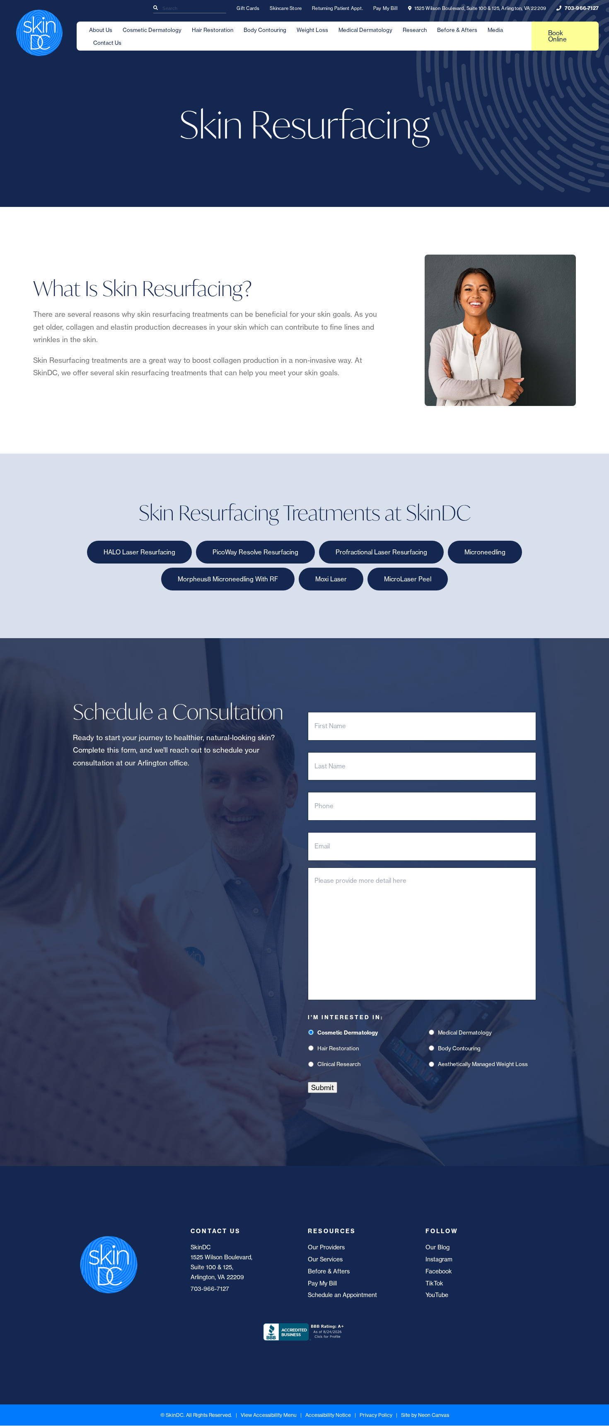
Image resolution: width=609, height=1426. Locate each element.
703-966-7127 (581, 8)
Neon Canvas (433, 1415)
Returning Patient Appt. (337, 8)
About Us (100, 30)
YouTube (436, 1295)
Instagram (438, 1259)
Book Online (557, 36)
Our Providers (326, 1247)
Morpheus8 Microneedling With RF (228, 579)
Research (415, 30)
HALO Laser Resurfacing (139, 552)
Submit (322, 1087)
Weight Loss (312, 30)
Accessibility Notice (328, 1415)
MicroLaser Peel (407, 579)
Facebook (438, 1271)
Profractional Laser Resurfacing (381, 552)
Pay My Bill (385, 8)
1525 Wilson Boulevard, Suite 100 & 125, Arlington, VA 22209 (479, 8)
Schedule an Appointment (342, 1295)
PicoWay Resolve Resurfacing (255, 552)
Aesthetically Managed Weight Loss (483, 1064)
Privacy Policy (376, 1415)
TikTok (434, 1283)
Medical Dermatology (365, 30)
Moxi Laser (331, 579)
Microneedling (484, 552)
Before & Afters (457, 30)
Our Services (325, 1259)
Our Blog (437, 1247)
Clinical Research (338, 1064)
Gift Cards (248, 8)
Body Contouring (265, 30)
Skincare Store (286, 8)
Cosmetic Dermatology (152, 30)
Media (495, 30)
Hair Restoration (212, 30)
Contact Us (107, 42)
